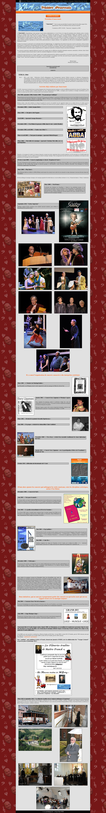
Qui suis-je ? (24, 1)
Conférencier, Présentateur (69, 1)
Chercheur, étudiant (59, 1)
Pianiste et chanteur (31, 1)
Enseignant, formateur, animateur (48, 1)
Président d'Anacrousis (79, 1)
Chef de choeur (38, 1)
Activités (85, 1)
